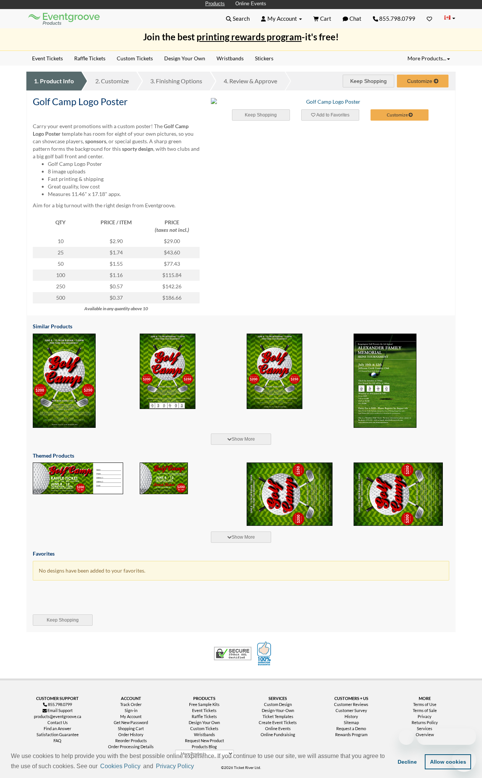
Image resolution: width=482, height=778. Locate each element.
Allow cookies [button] (448, 762)
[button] (198, 767)
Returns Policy (425, 722)
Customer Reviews (351, 704)
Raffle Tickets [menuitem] (89, 58)
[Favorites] (429, 18)
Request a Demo (351, 728)
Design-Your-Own (278, 710)
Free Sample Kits (204, 704)
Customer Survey (351, 710)
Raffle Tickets (204, 716)
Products (215, 3)
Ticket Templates (277, 716)
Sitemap (351, 722)
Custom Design (278, 704)
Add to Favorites (332, 115)
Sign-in (131, 710)
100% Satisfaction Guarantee (265, 653)
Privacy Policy (175, 766)
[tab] (241, 439)
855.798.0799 (396, 18)
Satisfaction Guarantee (58, 734)
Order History (130, 734)
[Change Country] (449, 18)
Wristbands (204, 734)
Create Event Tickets (278, 722)
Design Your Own (204, 722)
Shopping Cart (131, 728)
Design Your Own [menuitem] (184, 58)
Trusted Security (232, 653)
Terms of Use (424, 704)
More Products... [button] (426, 58)
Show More (243, 439)
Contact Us (57, 722)
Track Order (131, 704)
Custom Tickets (204, 728)
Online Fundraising (278, 734)
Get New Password (131, 722)
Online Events (250, 3)
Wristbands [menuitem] (230, 58)
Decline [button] (407, 762)
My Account (131, 716)
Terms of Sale (425, 710)
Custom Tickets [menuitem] (135, 58)
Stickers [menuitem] (264, 58)
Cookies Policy (120, 766)
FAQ (57, 740)
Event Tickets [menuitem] (47, 58)
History (351, 716)
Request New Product (204, 740)
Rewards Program (351, 734)
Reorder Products (131, 740)
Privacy (425, 716)
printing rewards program (249, 36)
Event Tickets (204, 710)
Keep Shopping (368, 81)
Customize (112, 80)
